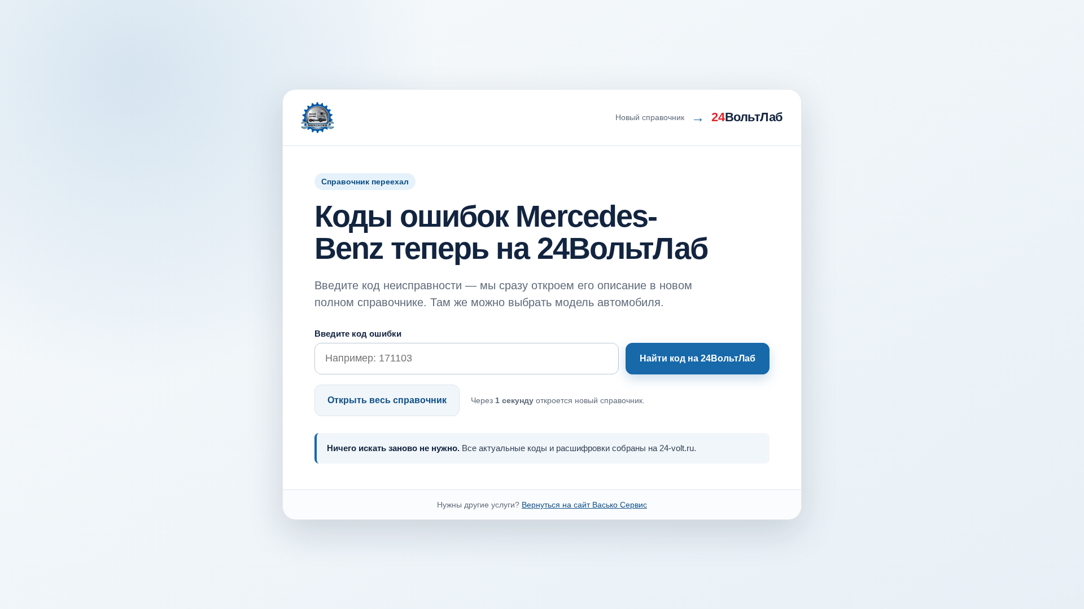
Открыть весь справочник (387, 400)
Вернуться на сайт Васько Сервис (584, 504)
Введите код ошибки (357, 333)
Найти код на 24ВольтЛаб (697, 358)
